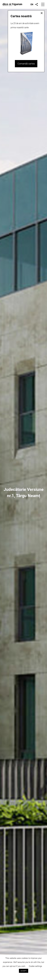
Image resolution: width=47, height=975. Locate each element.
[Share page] (36, 4)
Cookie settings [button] (35, 966)
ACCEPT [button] (23, 971)
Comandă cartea (26, 63)
